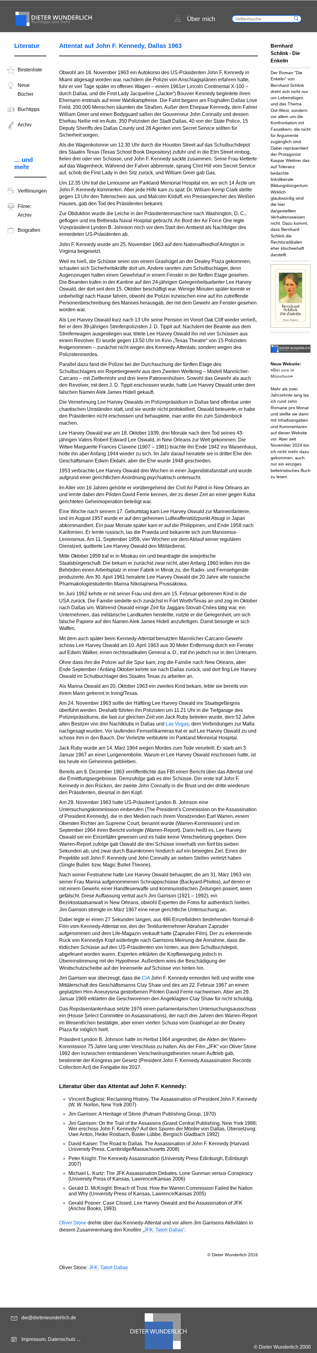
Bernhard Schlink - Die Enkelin (285, 53)
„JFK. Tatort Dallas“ (163, 1229)
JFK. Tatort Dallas (108, 1267)
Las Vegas (177, 723)
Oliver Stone (72, 1222)
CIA (146, 978)
